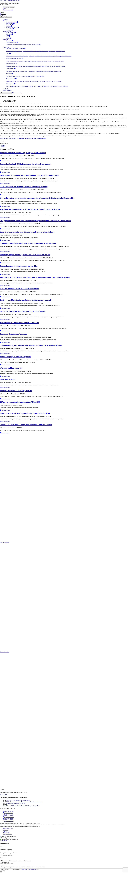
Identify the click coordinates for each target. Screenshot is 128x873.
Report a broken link (8, 828)
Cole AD (4, 840)
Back (2, 16)
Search (4, 8)
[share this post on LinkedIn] (3, 146)
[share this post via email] (4, 146)
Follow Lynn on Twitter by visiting (23, 138)
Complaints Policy (7, 834)
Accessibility (6, 830)
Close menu (8, 16)
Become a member (17, 92)
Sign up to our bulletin (6, 92)
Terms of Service (32, 869)
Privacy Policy (6, 832)
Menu (2, 12)
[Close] (1, 846)
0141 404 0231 (18, 800)
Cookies (5, 831)
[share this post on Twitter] (0, 146)
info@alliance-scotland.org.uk (24, 801)
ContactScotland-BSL (15, 803)
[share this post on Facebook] (2, 146)
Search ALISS (3, 794)
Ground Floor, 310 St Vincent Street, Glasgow (21, 805)
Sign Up (2, 870)
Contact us (3, 14)
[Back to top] (1, 872)
